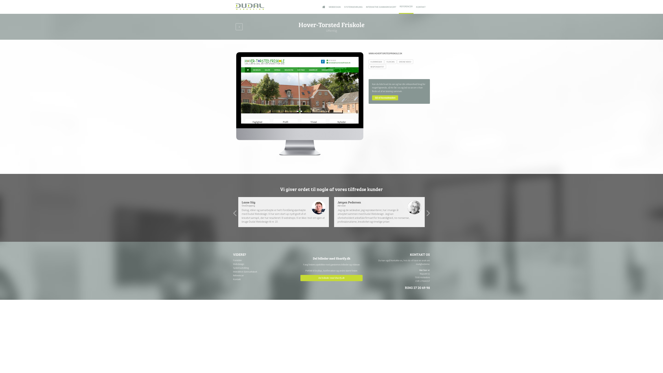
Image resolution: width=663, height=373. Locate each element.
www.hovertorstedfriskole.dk (385, 53)
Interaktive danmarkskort (381, 6)
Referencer (406, 6)
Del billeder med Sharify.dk (331, 277)
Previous (235, 213)
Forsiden (237, 260)
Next (428, 213)
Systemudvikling (353, 6)
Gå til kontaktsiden (385, 97)
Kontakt (421, 6)
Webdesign (335, 6)
